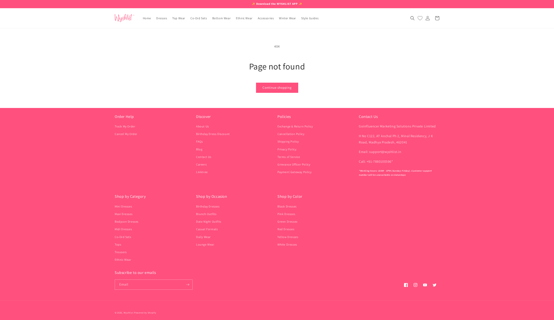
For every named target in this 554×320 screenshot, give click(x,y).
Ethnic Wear (123, 260)
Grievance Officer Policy (293, 164)
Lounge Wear (205, 244)
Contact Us (203, 157)
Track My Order (125, 126)
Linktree (202, 172)
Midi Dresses (123, 229)
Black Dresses (287, 206)
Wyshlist (129, 312)
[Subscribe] (187, 285)
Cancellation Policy (290, 134)
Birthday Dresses (208, 206)
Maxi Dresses (123, 214)
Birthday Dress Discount (213, 134)
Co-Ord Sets (123, 237)
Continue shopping (277, 87)
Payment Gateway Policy (294, 172)
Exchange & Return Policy (295, 126)
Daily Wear (203, 237)
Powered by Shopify (145, 312)
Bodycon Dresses (126, 222)
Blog (199, 149)
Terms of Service (288, 157)
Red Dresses (286, 229)
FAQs (199, 141)
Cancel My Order (126, 134)
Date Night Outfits (208, 222)
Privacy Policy (286, 149)
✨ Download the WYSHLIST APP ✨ (277, 4)
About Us (202, 126)
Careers (201, 164)
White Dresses (287, 244)
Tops (118, 244)
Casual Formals (207, 229)
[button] (412, 18)
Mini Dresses (123, 206)
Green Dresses (287, 222)
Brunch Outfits (206, 214)
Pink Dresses (286, 214)
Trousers (121, 252)
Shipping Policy (288, 141)
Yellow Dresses (287, 237)
